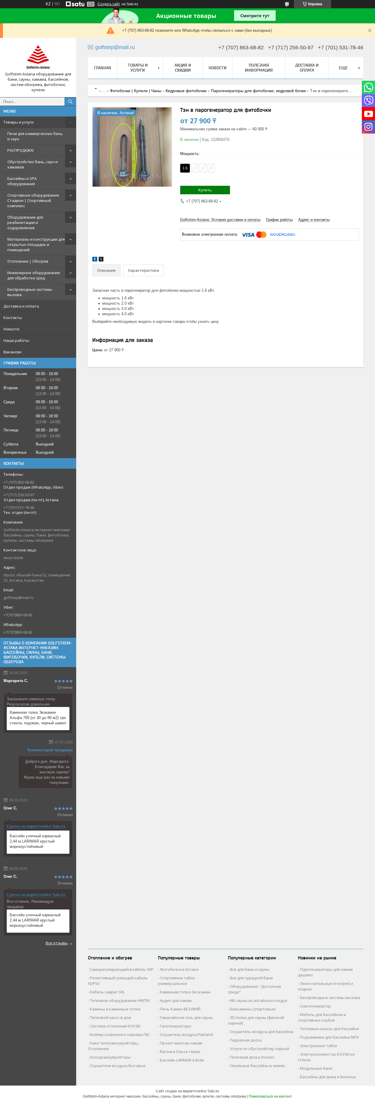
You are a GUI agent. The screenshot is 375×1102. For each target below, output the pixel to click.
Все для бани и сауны (250, 969)
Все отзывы (57, 943)
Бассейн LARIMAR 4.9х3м (182, 1060)
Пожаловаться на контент (270, 1096)
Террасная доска (246, 1040)
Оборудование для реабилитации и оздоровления (25, 222)
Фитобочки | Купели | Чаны (135, 90)
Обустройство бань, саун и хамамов (32, 164)
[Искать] (70, 101)
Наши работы (16, 340)
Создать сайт (109, 4)
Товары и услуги (19, 122)
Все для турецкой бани (251, 978)
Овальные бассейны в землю (257, 1065)
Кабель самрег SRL (107, 992)
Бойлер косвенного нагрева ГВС (120, 1034)
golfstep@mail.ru (19, 597)
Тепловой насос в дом (110, 1017)
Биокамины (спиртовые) (252, 1009)
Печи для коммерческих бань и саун (35, 136)
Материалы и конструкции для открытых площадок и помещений (36, 244)
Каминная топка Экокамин (185, 992)
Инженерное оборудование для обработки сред (33, 275)
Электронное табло (318, 1045)
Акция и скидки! (183, 67)
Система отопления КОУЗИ (115, 1026)
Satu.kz (213, 1091)
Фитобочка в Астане (179, 969)
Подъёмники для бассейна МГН (329, 1037)
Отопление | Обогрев (27, 261)
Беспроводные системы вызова (29, 292)
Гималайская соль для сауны (186, 1017)
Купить (205, 190)
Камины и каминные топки (115, 1009)
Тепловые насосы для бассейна (329, 1028)
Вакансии (12, 352)
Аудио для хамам (176, 1000)
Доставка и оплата (21, 306)
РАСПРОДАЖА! (20, 150)
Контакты (13, 317)
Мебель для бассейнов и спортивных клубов (322, 1017)
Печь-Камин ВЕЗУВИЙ (180, 1009)
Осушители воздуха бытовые (118, 1065)
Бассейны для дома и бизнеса (328, 1076)
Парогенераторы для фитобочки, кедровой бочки (258, 90)
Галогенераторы (175, 1026)
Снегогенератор (315, 1006)
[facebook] (94, 260)
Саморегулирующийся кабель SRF (121, 969)
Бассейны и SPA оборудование (22, 181)
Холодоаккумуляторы (110, 1057)
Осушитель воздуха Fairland (186, 1034)
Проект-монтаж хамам (181, 1043)
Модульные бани (316, 1068)
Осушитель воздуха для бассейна (261, 1031)
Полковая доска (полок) (252, 1057)
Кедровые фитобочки (186, 90)
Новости (11, 329)
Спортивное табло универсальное (176, 980)
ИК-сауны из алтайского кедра (258, 1000)
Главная (102, 67)
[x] (101, 260)
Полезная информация (259, 67)
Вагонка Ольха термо (180, 1051)
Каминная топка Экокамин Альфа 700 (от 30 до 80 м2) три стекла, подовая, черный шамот (38, 717)
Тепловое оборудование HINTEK (120, 1000)
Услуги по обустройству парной (259, 1048)
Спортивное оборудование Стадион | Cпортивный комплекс (33, 200)
